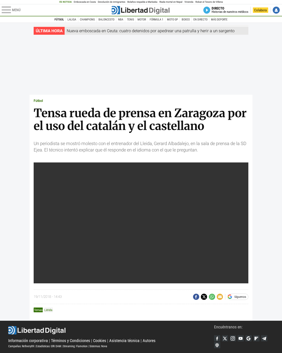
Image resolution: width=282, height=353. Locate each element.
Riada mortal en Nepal (170, 2)
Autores (149, 340)
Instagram (233, 338)
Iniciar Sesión (276, 10)
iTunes (217, 345)
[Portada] (140, 10)
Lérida (48, 310)
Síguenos (240, 296)
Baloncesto (106, 19)
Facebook (217, 338)
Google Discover (248, 338)
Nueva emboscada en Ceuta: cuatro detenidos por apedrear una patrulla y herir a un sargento (151, 30)
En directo (200, 19)
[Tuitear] (204, 297)
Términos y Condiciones (70, 340)
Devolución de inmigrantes (111, 2)
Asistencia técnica (124, 340)
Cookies (99, 340)
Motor (141, 19)
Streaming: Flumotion (75, 346)
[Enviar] (212, 297)
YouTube (241, 338)
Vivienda (188, 2)
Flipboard (256, 338)
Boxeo (186, 19)
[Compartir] (196, 297)
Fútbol (59, 19)
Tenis (130, 19)
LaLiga (72, 19)
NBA (120, 19)
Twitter (225, 338)
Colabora (260, 10)
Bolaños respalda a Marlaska (142, 2)
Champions (87, 19)
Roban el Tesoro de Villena (209, 2)
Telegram (264, 338)
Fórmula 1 (156, 19)
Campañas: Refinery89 (21, 346)
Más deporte (219, 19)
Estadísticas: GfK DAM (48, 346)
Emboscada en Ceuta (85, 2)
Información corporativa (28, 340)
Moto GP (172, 19)
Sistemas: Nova (98, 346)
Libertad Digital (111, 330)
